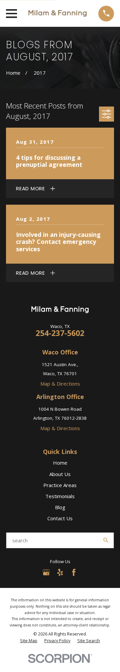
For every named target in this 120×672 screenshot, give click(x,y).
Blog (60, 507)
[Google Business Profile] (46, 572)
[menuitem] (28, 641)
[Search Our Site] (105, 540)
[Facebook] (73, 572)
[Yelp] (60, 572)
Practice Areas (60, 485)
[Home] (57, 13)
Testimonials (60, 496)
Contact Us (60, 518)
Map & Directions (60, 383)
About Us (60, 474)
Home (60, 462)
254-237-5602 (60, 333)
